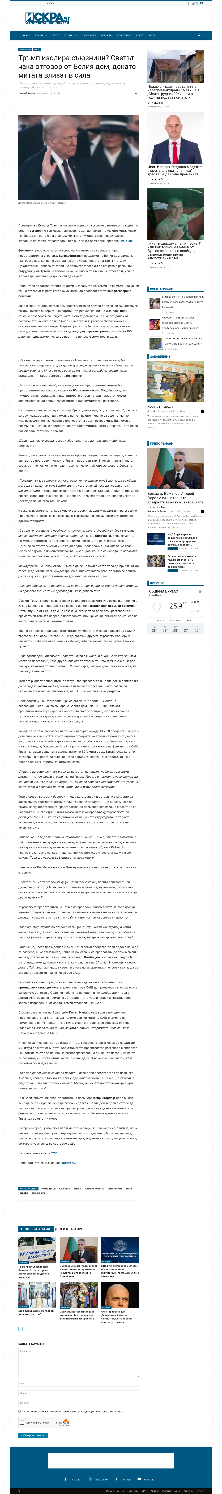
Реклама (166, 1490)
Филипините (38, 1192)
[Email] (73, 106)
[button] (199, 35)
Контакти (188, 1490)
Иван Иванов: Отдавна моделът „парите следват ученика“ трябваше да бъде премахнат (174, 170)
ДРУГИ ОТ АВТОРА (69, 1229)
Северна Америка (94, 1188)
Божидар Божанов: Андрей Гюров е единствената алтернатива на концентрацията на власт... (175, 500)
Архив (177, 1490)
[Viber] (90, 106)
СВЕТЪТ (55, 35)
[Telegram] (99, 106)
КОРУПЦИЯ (70, 35)
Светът (37, 49)
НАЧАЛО (25, 35)
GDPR (144, 1490)
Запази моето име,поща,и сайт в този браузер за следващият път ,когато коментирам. (73, 1411)
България (23, 1262)
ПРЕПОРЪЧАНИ (161, 443)
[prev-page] (20, 1329)
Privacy (200, 1490)
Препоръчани (25, 49)
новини (78, 1188)
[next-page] (26, 1329)
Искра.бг (151, 411)
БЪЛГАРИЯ (41, 35)
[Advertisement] (78, 214)
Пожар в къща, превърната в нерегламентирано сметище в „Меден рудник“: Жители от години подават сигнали (173, 92)
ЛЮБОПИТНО (123, 35)
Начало (110, 1490)
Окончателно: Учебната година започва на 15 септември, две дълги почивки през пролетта (77, 1315)
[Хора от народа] (175, 381)
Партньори (132, 1490)
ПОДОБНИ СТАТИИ (35, 1229)
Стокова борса (115, 1188)
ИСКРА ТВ (106, 35)
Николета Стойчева (156, 511)
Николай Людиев (27, 93)
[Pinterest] (108, 106)
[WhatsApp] (82, 106)
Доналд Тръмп (48, 1188)
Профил (50, 3)
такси (129, 1188)
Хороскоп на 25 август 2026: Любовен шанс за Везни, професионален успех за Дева (180, 323)
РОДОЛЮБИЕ (89, 35)
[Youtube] (202, 3)
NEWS (151, 35)
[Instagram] (193, 3)
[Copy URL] (116, 106)
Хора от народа (160, 406)
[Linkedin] (56, 106)
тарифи (24, 1192)
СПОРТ (140, 35)
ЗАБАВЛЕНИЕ (160, 356)
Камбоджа (64, 1188)
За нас (120, 1490)
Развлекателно (154, 400)
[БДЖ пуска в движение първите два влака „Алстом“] (37, 1295)
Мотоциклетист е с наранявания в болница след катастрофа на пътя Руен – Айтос (183, 302)
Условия (155, 1490)
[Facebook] (189, 3)
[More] (125, 106)
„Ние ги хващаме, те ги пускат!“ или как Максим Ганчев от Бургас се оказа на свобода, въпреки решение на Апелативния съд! (174, 251)
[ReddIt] (64, 106)
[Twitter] (197, 3)
